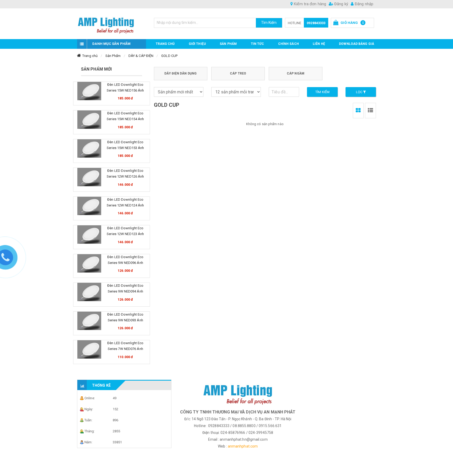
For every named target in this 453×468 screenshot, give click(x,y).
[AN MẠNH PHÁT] (111, 23)
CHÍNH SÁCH (288, 44)
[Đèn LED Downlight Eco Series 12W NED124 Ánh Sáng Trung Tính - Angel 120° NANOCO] (89, 206)
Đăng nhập (363, 4)
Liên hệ (319, 44)
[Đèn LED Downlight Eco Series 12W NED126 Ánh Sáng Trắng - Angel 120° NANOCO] (89, 177)
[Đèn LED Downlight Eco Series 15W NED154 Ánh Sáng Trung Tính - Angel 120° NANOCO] (89, 119)
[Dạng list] (370, 110)
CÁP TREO (238, 73)
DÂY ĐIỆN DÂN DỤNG (180, 73)
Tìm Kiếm (269, 22)
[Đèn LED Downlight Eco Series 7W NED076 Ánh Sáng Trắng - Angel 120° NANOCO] (89, 349)
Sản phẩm (228, 44)
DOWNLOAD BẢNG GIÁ (356, 44)
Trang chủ (165, 44)
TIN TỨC (257, 44)
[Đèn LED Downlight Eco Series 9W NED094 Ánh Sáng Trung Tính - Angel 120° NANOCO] (89, 292)
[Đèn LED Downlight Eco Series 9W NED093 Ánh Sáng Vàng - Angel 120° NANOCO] (89, 321)
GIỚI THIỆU (197, 44)
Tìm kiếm (322, 92)
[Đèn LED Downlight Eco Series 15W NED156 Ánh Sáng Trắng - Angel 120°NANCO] (89, 91)
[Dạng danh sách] (358, 110)
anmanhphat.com (243, 446)
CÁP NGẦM (295, 73)
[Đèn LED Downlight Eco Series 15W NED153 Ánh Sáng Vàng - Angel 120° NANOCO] (89, 148)
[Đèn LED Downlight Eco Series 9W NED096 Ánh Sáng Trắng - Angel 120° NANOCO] (89, 263)
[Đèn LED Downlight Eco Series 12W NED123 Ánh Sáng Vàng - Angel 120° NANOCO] (89, 234)
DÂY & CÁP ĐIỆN (140, 56)
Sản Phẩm (113, 56)
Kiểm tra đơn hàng (309, 4)
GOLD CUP (169, 56)
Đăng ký (340, 4)
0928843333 (316, 23)
